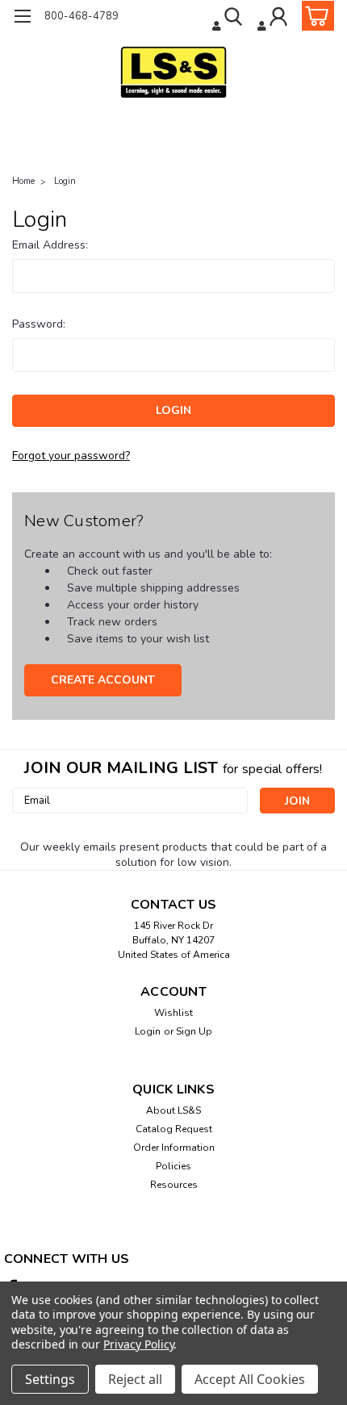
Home (23, 181)
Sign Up (194, 1031)
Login (65, 181)
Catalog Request (174, 1129)
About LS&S (173, 1110)
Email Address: (50, 245)
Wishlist (173, 1012)
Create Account (103, 680)
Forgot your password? (71, 455)
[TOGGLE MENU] (22, 18)
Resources (174, 1184)
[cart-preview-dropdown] (314, 16)
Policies (173, 1166)
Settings (50, 1379)
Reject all (135, 1379)
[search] (228, 18)
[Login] (274, 18)
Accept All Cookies (249, 1379)
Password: (38, 324)
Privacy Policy (138, 1344)
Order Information (174, 1147)
